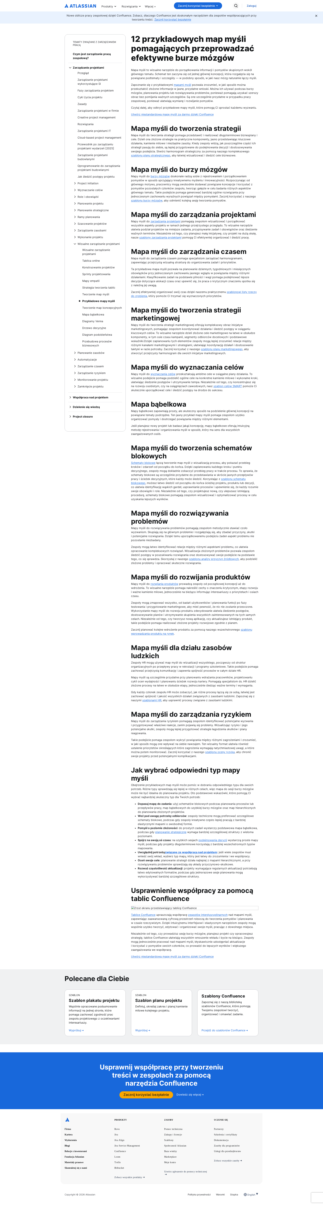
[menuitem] (150, 5)
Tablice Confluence (143, 914)
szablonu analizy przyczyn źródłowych (214, 559)
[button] (150, 6)
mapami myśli (182, 84)
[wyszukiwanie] (235, 5)
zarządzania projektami (166, 221)
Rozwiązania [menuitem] (130, 6)
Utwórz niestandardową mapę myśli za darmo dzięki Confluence (172, 114)
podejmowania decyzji (213, 840)
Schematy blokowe (143, 462)
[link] (251, 6)
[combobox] (247, 1194)
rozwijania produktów (164, 584)
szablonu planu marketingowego (222, 349)
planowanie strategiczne (170, 832)
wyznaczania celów (163, 374)
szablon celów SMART (227, 386)
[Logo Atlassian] (80, 6)
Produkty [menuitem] (107, 6)
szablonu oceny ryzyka (220, 752)
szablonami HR (151, 700)
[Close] (316, 15)
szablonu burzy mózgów (146, 200)
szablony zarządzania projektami (160, 237)
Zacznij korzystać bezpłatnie (196, 5)
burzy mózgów (160, 176)
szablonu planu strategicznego (150, 155)
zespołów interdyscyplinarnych (208, 914)
